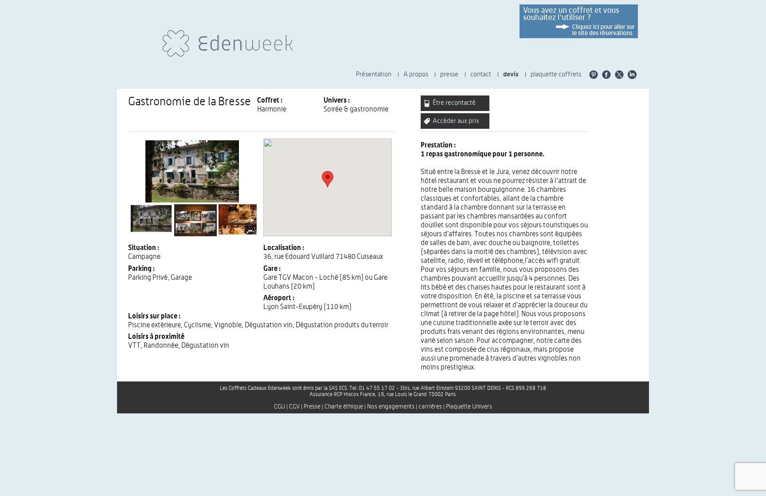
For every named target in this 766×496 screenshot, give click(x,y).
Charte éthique (343, 407)
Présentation (373, 74)
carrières (430, 407)
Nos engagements (390, 407)
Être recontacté (453, 102)
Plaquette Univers (469, 407)
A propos (415, 74)
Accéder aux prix (455, 121)
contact (480, 74)
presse (449, 74)
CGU (279, 407)
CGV (294, 407)
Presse (312, 407)
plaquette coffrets (556, 74)
